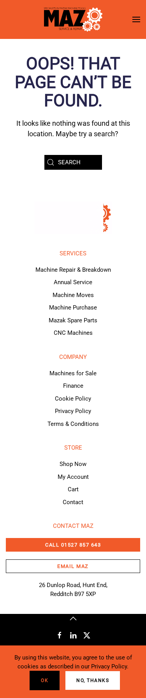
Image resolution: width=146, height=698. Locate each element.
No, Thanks (92, 680)
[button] (136, 19)
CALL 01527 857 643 (73, 545)
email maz (73, 566)
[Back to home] (73, 19)
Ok (44, 680)
